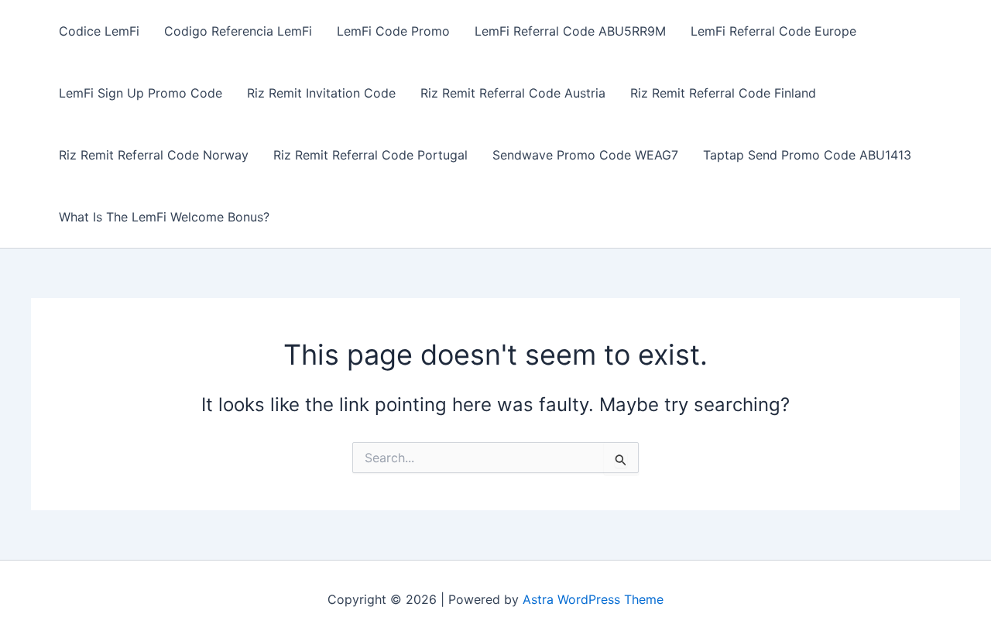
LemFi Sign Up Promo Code (140, 93)
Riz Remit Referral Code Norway (154, 155)
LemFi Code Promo (393, 31)
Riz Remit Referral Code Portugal (370, 155)
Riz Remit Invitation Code (321, 93)
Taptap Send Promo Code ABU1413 (807, 155)
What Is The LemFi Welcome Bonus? (164, 217)
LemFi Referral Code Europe (773, 31)
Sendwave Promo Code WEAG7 (585, 155)
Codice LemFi (99, 31)
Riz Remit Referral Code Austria (512, 93)
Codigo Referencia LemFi (238, 31)
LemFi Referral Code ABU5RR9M (570, 31)
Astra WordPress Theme (593, 599)
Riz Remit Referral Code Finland (723, 93)
